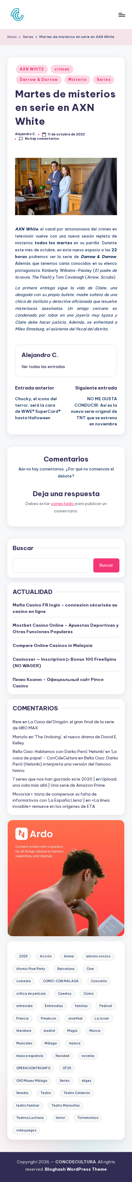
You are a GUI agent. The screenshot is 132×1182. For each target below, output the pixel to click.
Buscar (23, 548)
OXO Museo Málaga (31, 1081)
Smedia (22, 1093)
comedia (23, 981)
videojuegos (26, 1130)
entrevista (24, 1006)
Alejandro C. (40, 355)
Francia (22, 1018)
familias (81, 1006)
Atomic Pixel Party (30, 969)
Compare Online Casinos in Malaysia (52, 645)
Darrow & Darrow (39, 79)
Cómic (88, 994)
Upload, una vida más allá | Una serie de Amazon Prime (65, 782)
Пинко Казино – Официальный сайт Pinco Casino (58, 682)
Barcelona (65, 969)
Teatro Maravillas (66, 1106)
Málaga (51, 1043)
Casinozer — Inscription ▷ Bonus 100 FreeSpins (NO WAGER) (64, 662)
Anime (69, 956)
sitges (86, 1081)
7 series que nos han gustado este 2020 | (54, 779)
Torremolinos (87, 1118)
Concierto (99, 981)
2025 (23, 956)
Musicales (24, 1043)
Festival (105, 1006)
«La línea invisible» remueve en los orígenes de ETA (61, 803)
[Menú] (121, 14)
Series (104, 79)
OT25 (67, 1068)
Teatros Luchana (30, 1118)
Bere (17, 721)
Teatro (46, 1093)
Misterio (77, 79)
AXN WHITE (32, 69)
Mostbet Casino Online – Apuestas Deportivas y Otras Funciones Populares (65, 628)
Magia (72, 1031)
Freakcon (48, 1018)
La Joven (102, 1018)
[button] (43, 366)
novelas (88, 1056)
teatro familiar (27, 1106)
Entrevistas (54, 1006)
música (74, 1043)
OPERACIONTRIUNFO (33, 1068)
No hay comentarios (42, 139)
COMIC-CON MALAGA (61, 981)
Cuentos (64, 994)
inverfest (75, 1018)
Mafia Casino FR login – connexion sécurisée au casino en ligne (65, 608)
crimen (62, 69)
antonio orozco (98, 956)
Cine (90, 969)
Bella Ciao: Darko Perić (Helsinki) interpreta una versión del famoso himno (65, 764)
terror (60, 1118)
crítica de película (31, 994)
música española (29, 1056)
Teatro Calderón (77, 1093)
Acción (46, 956)
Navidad (62, 1056)
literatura (23, 1031)
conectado (62, 503)
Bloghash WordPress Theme (76, 1169)
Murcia (94, 1031)
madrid (49, 1031)
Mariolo (20, 736)
